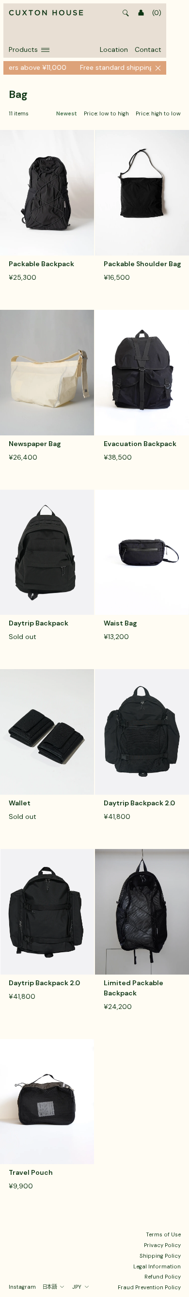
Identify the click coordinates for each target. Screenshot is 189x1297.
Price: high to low (158, 113)
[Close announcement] (158, 68)
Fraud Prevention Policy (149, 1287)
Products (23, 49)
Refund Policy (162, 1276)
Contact (148, 49)
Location (114, 49)
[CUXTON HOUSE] (46, 13)
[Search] (126, 13)
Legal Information (157, 1266)
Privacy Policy (162, 1245)
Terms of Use (163, 1234)
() (156, 12)
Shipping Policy (160, 1255)
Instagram (22, 1286)
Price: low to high (106, 113)
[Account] (141, 13)
